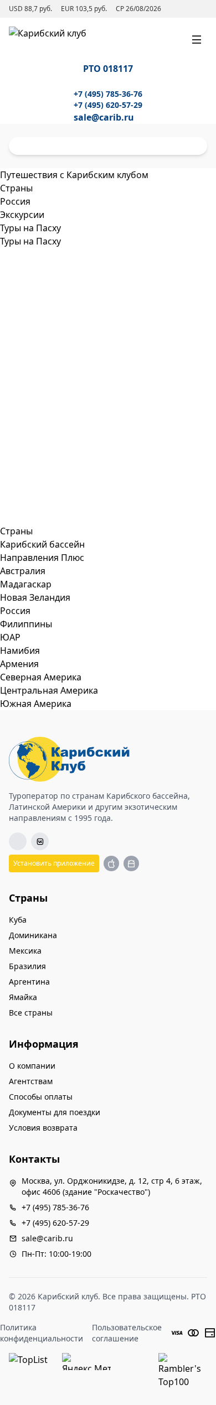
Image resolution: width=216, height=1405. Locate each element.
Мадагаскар (26, 584)
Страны (16, 531)
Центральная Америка (49, 690)
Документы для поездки (54, 1112)
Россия (15, 611)
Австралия (22, 571)
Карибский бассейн (42, 544)
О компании (32, 1065)
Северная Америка (40, 677)
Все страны (31, 1012)
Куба (18, 919)
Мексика (25, 950)
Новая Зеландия (35, 597)
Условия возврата (43, 1127)
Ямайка (23, 997)
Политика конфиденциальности (41, 1333)
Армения (19, 664)
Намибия (20, 650)
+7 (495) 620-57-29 (108, 105)
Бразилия (27, 966)
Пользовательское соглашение (127, 1333)
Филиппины (26, 624)
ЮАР (10, 637)
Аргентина (29, 981)
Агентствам (31, 1081)
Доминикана (33, 935)
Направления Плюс (42, 557)
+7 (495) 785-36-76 (108, 94)
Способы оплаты (41, 1096)
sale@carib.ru (104, 117)
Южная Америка (35, 704)
